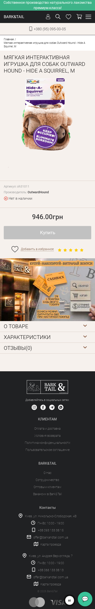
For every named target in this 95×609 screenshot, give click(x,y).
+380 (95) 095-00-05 (50, 29)
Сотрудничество (47, 480)
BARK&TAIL (14, 16)
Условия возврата (47, 435)
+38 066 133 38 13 (51, 570)
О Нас (47, 473)
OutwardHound (38, 192)
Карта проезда (50, 544)
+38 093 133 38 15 (51, 530)
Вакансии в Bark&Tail (47, 494)
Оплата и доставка (47, 428)
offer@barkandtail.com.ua (50, 537)
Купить (47, 232)
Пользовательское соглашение (47, 450)
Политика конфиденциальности (47, 442)
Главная (9, 39)
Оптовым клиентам (47, 487)
